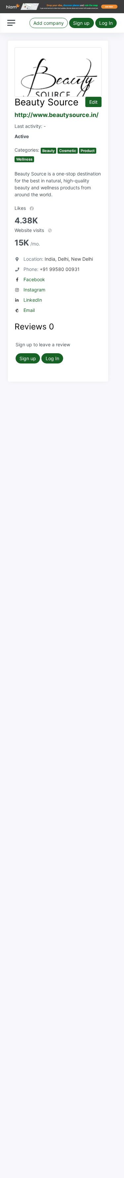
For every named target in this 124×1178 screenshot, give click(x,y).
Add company (48, 23)
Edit (93, 102)
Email (29, 310)
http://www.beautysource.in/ (57, 114)
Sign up (81, 23)
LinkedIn (32, 300)
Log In (106, 23)
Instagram (34, 289)
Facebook (34, 279)
